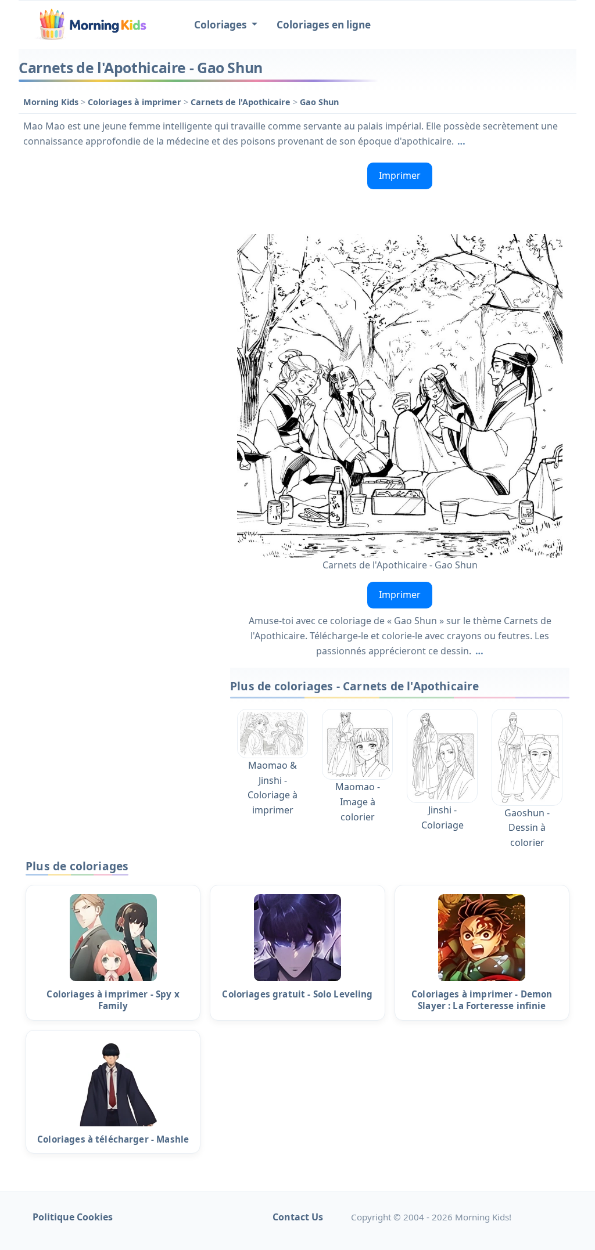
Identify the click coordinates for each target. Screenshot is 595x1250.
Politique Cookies (73, 1217)
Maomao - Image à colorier (357, 801)
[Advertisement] (118, 230)
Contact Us (298, 1217)
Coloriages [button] (221, 24)
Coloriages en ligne (324, 24)
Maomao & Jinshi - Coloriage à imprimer (273, 787)
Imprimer (400, 175)
